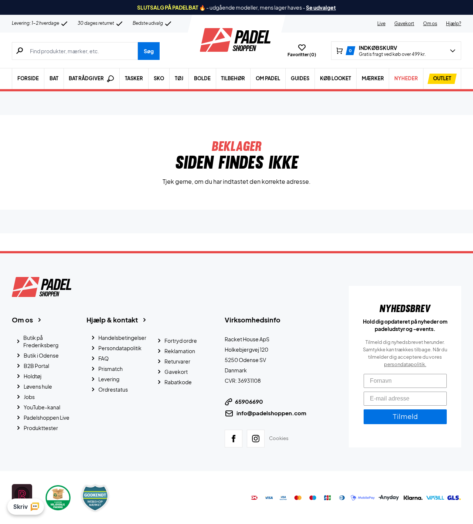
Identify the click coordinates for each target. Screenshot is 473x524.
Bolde (202, 78)
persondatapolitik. (405, 364)
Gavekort (404, 23)
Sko (159, 78)
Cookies (279, 438)
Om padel (268, 78)
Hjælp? (453, 23)
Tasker (134, 78)
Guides (300, 78)
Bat (54, 78)
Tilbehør (233, 78)
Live (381, 23)
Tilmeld (405, 417)
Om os (430, 23)
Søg (149, 51)
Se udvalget (321, 7)
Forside (28, 78)
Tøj (179, 78)
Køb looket (335, 78)
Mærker (373, 78)
